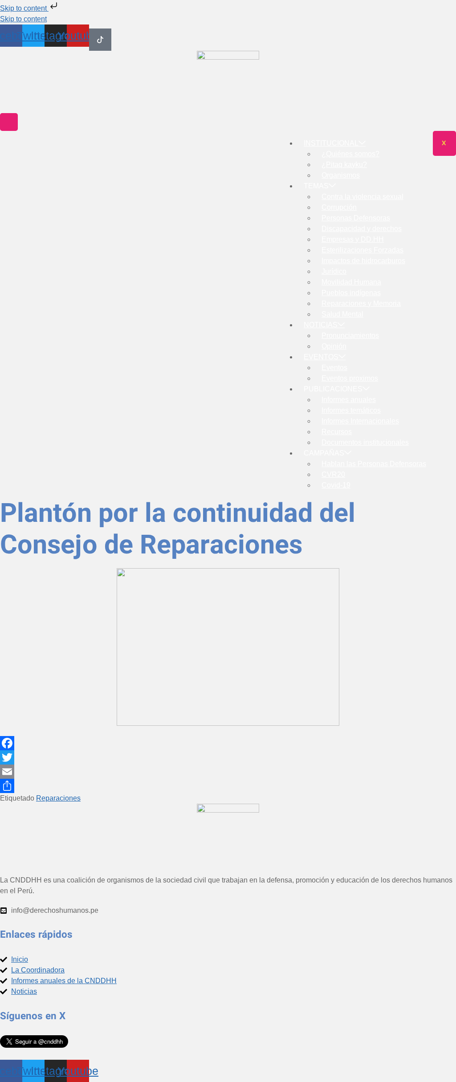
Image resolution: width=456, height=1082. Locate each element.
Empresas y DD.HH (353, 239)
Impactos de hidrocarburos (363, 260)
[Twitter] (228, 757)
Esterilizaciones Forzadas (362, 250)
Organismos (341, 175)
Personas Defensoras (356, 218)
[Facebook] (228, 743)
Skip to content (24, 8)
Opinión (334, 346)
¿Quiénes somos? (350, 154)
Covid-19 (336, 485)
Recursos (337, 431)
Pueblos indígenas (351, 293)
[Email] (228, 772)
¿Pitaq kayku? (344, 164)
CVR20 (333, 474)
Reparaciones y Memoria (361, 303)
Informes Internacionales (360, 421)
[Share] (228, 786)
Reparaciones (58, 798)
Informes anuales (349, 399)
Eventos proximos (350, 378)
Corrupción (339, 207)
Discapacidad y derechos (362, 228)
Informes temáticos (351, 410)
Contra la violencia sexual (362, 196)
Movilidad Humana (351, 282)
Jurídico (334, 271)
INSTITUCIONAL (331, 143)
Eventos (334, 367)
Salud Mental (342, 314)
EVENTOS (321, 357)
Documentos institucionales (365, 442)
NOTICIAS (321, 325)
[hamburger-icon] (9, 122)
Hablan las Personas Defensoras (374, 464)
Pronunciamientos (350, 335)
